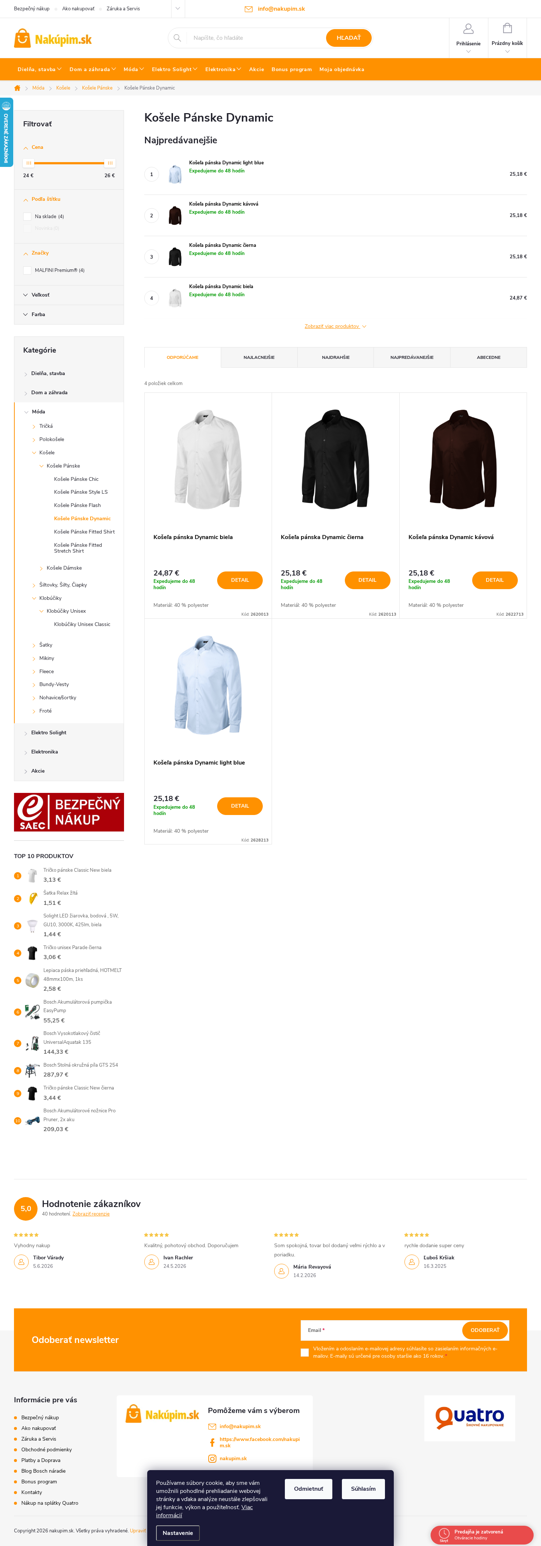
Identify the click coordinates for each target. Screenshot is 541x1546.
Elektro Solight (48, 732)
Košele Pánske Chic (76, 479)
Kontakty (31, 1492)
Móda (38, 411)
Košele (46, 452)
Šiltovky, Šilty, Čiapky (63, 584)
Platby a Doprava (40, 1460)
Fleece (46, 671)
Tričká (46, 426)
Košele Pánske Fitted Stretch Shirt (78, 548)
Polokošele (51, 439)
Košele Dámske (64, 567)
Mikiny (46, 658)
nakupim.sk (233, 1458)
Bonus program (39, 1481)
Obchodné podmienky (46, 1449)
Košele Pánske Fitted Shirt (84, 531)
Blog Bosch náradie (43, 1471)
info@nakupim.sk (240, 1426)
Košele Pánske (63, 465)
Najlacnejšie (259, 357)
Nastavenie (178, 1533)
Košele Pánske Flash (77, 505)
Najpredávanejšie (412, 357)
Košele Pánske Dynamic (82, 518)
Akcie (38, 770)
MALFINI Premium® (59, 270)
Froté (45, 710)
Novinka (46, 228)
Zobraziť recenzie (91, 1214)
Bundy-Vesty (54, 684)
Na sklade (49, 216)
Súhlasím (363, 1489)
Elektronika (44, 751)
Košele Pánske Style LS (81, 492)
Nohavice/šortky (57, 697)
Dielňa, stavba (48, 373)
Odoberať (485, 1330)
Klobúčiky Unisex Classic (82, 624)
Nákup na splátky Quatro (49, 1503)
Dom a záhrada (49, 392)
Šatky (45, 644)
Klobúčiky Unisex (66, 611)
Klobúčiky (50, 598)
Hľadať (349, 38)
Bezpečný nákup (32, 9)
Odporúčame (182, 357)
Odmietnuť (308, 1489)
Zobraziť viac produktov (332, 326)
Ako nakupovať (78, 9)
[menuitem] (40, 69)
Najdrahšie (336, 357)
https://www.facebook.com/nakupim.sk (260, 1442)
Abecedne (489, 357)
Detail (240, 580)
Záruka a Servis (123, 9)
